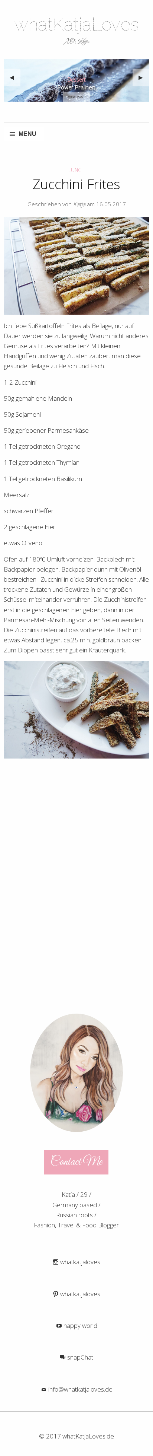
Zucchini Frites (76, 186)
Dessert (77, 80)
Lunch (76, 170)
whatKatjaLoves (76, 24)
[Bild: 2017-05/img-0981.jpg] (76, 266)
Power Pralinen (76, 88)
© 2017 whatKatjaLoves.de (76, 1436)
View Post (76, 97)
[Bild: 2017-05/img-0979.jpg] (76, 710)
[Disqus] (76, 891)
